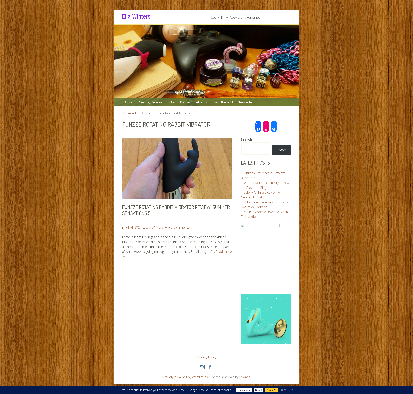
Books (128, 102)
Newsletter (245, 102)
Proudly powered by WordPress (185, 377)
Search (282, 150)
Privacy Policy (206, 357)
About (200, 102)
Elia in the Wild (222, 102)
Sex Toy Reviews (150, 102)
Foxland (245, 377)
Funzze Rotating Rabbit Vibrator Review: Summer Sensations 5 (176, 210)
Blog (172, 102)
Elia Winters (136, 16)
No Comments (178, 227)
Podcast (185, 102)
